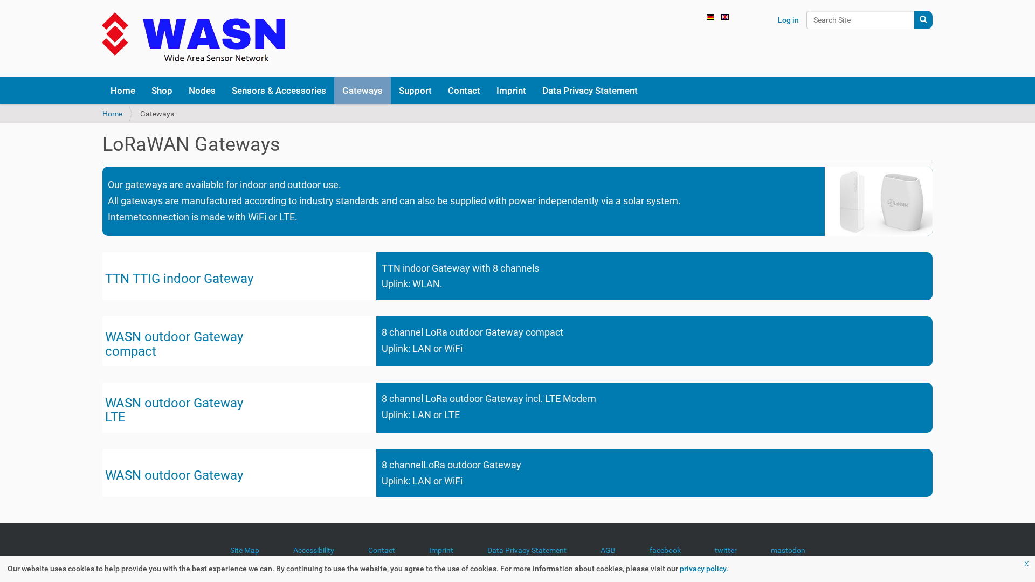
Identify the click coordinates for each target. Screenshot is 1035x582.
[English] (194, 38)
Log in (788, 20)
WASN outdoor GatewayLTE (174, 410)
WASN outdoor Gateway (174, 336)
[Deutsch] (710, 16)
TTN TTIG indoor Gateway (179, 278)
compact (130, 351)
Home (112, 113)
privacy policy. (704, 568)
